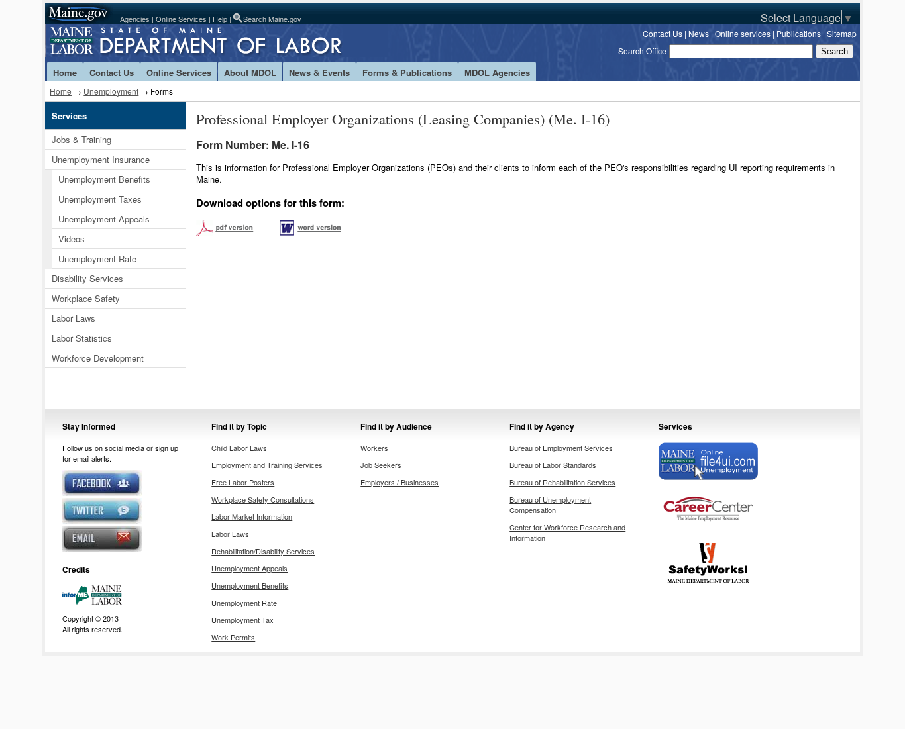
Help (220, 18)
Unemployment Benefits (104, 179)
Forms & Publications (407, 72)
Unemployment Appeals (104, 219)
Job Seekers (380, 465)
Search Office (642, 50)
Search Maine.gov (272, 18)
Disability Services (87, 278)
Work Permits (233, 637)
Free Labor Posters (242, 482)
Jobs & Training (81, 139)
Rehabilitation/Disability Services (263, 551)
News (698, 33)
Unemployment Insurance (101, 159)
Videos (71, 238)
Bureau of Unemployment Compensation (550, 504)
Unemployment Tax (242, 619)
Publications (798, 33)
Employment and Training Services (267, 465)
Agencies (135, 18)
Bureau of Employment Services (561, 447)
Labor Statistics (82, 338)
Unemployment (110, 91)
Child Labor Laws (239, 447)
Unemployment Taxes (100, 199)
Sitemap (842, 33)
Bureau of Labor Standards (552, 465)
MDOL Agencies (497, 72)
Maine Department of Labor (217, 43)
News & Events (319, 72)
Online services (743, 33)
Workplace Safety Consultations (262, 499)
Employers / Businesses (399, 482)
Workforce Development (98, 358)
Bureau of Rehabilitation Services (562, 482)
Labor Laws (73, 318)
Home (65, 72)
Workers (374, 447)
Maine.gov (79, 13)
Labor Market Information (251, 516)
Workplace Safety (86, 298)
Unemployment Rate (97, 258)
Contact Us (662, 33)
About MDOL (250, 72)
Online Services (181, 18)
